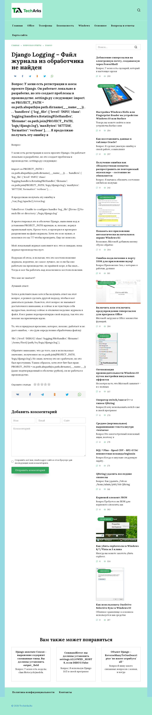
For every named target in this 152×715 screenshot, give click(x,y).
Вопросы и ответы (122, 25)
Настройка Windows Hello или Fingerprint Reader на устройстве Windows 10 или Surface (117, 115)
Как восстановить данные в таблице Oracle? (114, 140)
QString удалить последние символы (114, 475)
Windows (84, 25)
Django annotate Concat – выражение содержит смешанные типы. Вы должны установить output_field (31, 658)
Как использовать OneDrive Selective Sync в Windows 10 (113, 606)
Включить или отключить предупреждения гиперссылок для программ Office (116, 311)
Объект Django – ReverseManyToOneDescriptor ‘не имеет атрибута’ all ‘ (121, 656)
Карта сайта (19, 35)
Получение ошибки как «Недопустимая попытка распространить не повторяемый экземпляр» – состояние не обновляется (117, 169)
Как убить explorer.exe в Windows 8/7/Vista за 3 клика (117, 547)
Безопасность (65, 25)
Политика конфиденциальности (33, 692)
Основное (100, 25)
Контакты (65, 692)
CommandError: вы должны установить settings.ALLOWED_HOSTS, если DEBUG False (76, 657)
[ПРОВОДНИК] (116, 540)
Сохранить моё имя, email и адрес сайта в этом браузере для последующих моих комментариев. (43, 461)
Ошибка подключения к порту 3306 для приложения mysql (115, 259)
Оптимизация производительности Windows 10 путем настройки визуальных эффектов (117, 374)
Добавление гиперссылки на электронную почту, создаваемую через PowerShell (118, 61)
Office (30, 25)
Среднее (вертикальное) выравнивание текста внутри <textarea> (115, 426)
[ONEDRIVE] (110, 598)
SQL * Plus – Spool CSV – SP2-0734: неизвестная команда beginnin (117, 452)
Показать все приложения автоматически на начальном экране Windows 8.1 (115, 234)
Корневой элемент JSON (111, 497)
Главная (17, 25)
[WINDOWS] (106, 363)
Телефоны (45, 25)
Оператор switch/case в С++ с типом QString (114, 401)
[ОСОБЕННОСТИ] (118, 105)
